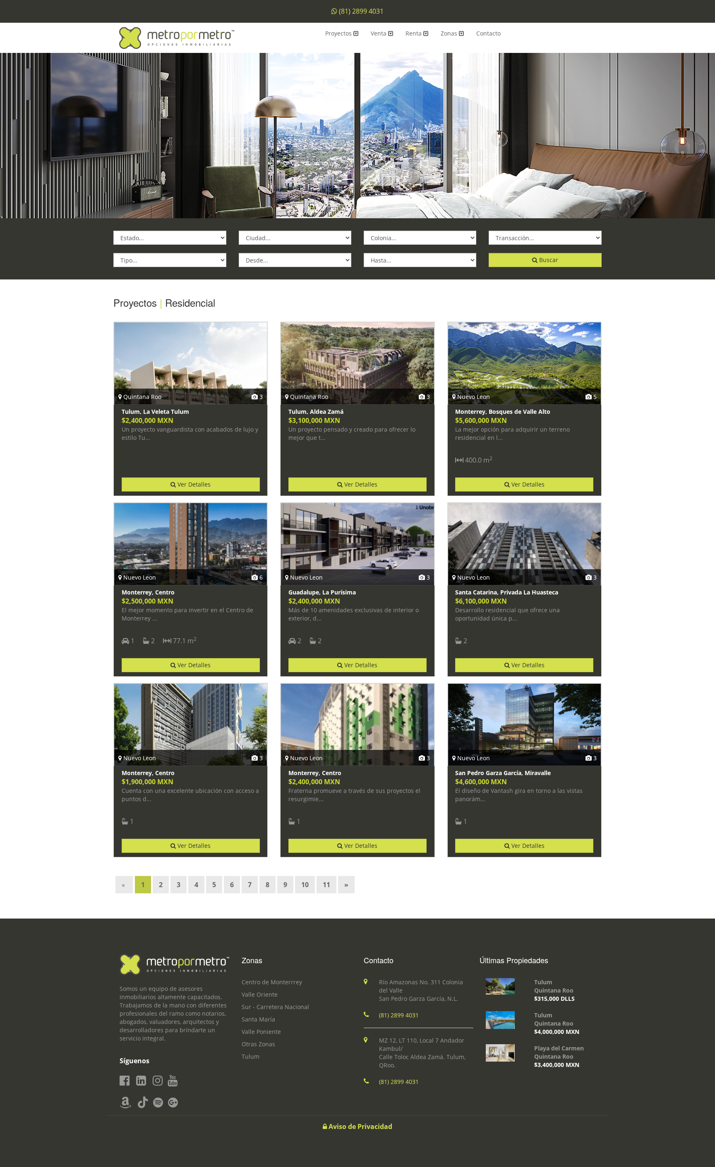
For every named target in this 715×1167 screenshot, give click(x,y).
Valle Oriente (260, 994)
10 (305, 884)
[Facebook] (125, 1080)
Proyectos (339, 33)
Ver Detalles (193, 484)
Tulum (250, 1056)
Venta (379, 33)
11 (326, 884)
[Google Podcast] (173, 1102)
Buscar (547, 260)
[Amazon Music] (125, 1102)
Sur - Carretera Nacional (275, 1007)
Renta (414, 33)
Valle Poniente (261, 1032)
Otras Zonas (258, 1044)
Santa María (258, 1019)
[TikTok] (143, 1102)
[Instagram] (158, 1080)
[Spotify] (158, 1102)
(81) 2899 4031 (361, 11)
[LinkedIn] (141, 1080)
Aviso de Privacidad (359, 1126)
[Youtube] (173, 1080)
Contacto (488, 33)
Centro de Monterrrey (272, 982)
